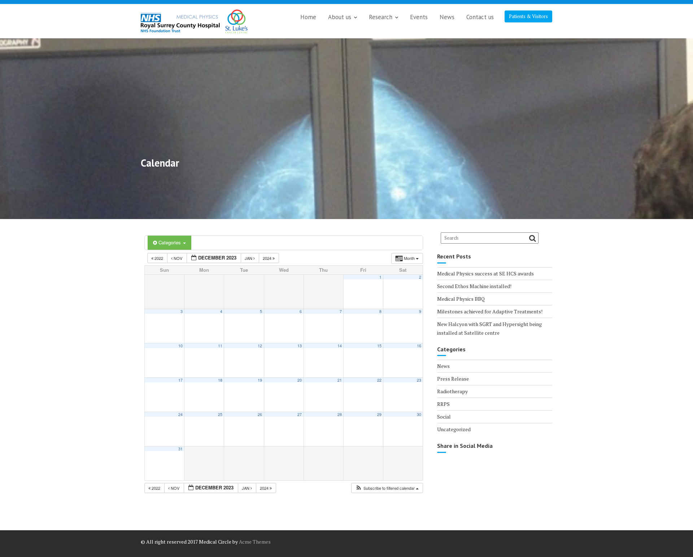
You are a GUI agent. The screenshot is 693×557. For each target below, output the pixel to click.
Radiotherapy (452, 391)
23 (419, 380)
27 (299, 414)
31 (180, 448)
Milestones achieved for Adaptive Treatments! (489, 311)
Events (419, 17)
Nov (178, 258)
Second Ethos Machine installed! (474, 286)
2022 (158, 258)
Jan (249, 258)
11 (220, 345)
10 (180, 345)
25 (220, 414)
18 (220, 380)
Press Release (453, 378)
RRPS (443, 403)
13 (299, 345)
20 (299, 380)
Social (444, 416)
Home (308, 17)
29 (379, 414)
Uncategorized (454, 429)
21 (339, 380)
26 (260, 414)
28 (339, 414)
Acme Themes (255, 541)
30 (419, 414)
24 (180, 414)
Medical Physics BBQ (461, 298)
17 (180, 380)
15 (379, 345)
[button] (387, 488)
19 (260, 380)
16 (419, 345)
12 (260, 345)
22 (379, 380)
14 (339, 345)
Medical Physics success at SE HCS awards (485, 273)
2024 (268, 258)
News (447, 17)
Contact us (480, 17)
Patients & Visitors (528, 16)
